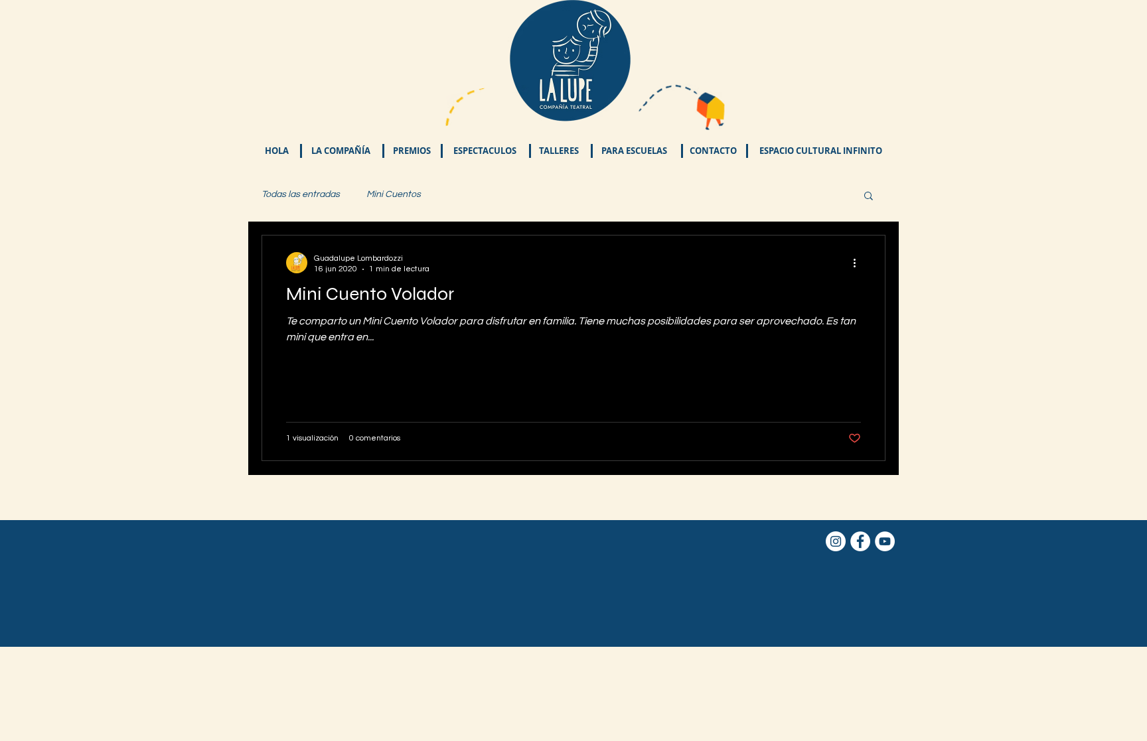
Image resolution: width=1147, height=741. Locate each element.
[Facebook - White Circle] (860, 541)
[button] (485, 151)
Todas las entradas (301, 194)
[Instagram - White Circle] (836, 541)
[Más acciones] (859, 263)
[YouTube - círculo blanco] (885, 541)
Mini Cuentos (393, 194)
